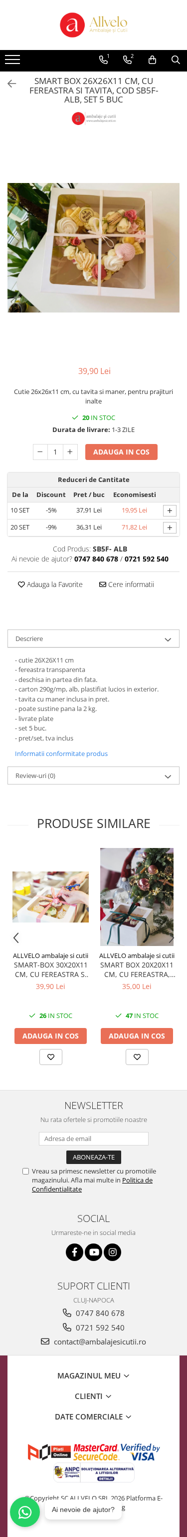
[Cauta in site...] (176, 60)
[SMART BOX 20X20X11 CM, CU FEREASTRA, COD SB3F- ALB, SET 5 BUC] (137, 897)
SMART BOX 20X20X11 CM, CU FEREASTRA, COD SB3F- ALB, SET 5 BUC (137, 969)
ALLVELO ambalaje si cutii (50, 955)
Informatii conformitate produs (61, 753)
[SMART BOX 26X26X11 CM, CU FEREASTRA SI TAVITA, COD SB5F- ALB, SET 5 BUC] (93, 247)
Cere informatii (130, 584)
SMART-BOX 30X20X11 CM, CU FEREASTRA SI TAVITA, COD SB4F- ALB (51, 969)
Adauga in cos (121, 451)
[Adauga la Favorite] (50, 1057)
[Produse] (13, 62)
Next (172, 258)
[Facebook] (74, 1252)
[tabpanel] (93, 247)
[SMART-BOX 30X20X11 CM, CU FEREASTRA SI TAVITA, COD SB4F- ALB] (50, 897)
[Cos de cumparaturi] (152, 60)
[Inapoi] (7, 83)
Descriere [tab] (29, 638)
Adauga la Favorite (54, 584)
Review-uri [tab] (35, 775)
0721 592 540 (99, 1327)
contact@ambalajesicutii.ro (99, 1341)
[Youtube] (93, 1252)
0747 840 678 (99, 1313)
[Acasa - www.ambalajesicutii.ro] (94, 25)
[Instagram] (112, 1252)
